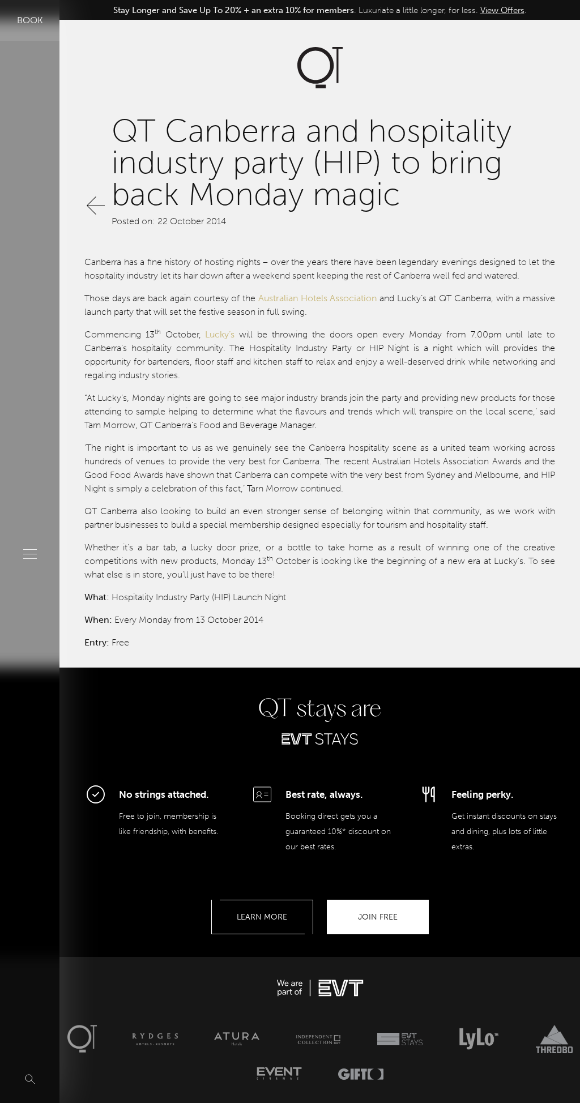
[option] (320, 10)
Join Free (378, 917)
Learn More (262, 917)
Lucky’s (219, 334)
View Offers (502, 10)
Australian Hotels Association (317, 298)
